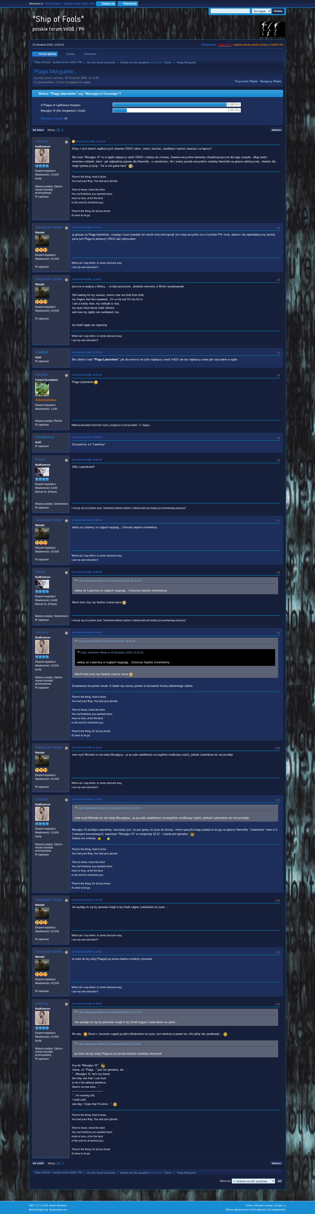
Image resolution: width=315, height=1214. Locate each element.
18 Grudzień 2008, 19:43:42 (87, 632)
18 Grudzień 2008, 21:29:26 (87, 951)
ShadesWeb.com (58, 1209)
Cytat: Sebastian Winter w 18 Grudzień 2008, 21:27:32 (109, 1012)
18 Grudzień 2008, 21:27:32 (87, 900)
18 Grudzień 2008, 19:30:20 (87, 520)
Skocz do (225, 1180)
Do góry (38, 1163)
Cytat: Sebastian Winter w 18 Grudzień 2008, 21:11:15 (109, 808)
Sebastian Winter (49, 227)
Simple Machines (58, 1205)
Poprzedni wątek (246, 81)
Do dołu (38, 130)
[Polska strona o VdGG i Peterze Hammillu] (37, 417)
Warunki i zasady (264, 1205)
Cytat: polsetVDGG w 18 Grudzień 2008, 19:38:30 (106, 641)
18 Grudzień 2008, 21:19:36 (87, 799)
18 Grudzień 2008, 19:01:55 (87, 459)
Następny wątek (270, 81)
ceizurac (42, 141)
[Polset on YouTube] (37, 499)
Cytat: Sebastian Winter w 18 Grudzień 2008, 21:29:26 (109, 1044)
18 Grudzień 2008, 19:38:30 (87, 572)
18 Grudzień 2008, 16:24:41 (87, 375)
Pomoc (249, 1205)
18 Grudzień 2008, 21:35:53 (87, 1003)
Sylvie (167, 62)
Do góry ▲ (280, 1205)
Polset (40, 460)
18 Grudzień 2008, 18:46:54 (87, 437)
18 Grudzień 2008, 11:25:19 (87, 227)
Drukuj (277, 130)
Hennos (41, 375)
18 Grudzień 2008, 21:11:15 (87, 747)
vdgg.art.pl (224, 44)
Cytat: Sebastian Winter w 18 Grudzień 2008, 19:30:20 (109, 580)
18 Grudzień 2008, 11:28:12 (87, 279)
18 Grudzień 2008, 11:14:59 (90, 141)
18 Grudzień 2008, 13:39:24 (87, 352)
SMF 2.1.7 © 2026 (38, 1205)
